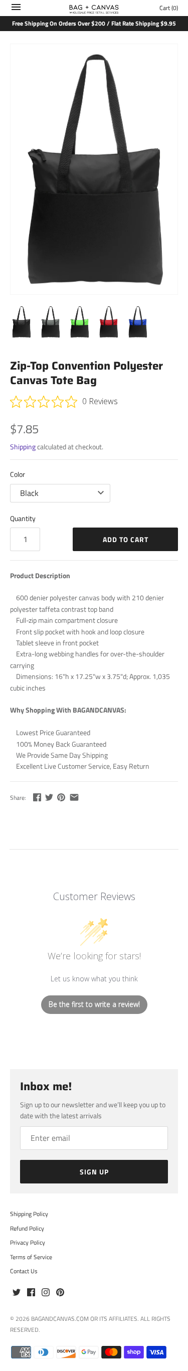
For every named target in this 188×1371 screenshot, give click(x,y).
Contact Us (24, 1271)
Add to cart (125, 539)
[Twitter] (17, 1293)
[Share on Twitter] (49, 797)
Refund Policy (27, 1228)
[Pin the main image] (61, 797)
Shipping (23, 446)
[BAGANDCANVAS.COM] (94, 8)
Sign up (94, 1171)
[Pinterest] (60, 1293)
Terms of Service (31, 1257)
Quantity (23, 518)
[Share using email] (74, 797)
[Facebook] (31, 1293)
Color (17, 474)
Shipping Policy (29, 1214)
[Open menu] (16, 9)
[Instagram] (46, 1293)
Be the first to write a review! (94, 1004)
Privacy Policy (27, 1242)
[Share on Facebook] (37, 797)
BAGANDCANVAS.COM (60, 1318)
